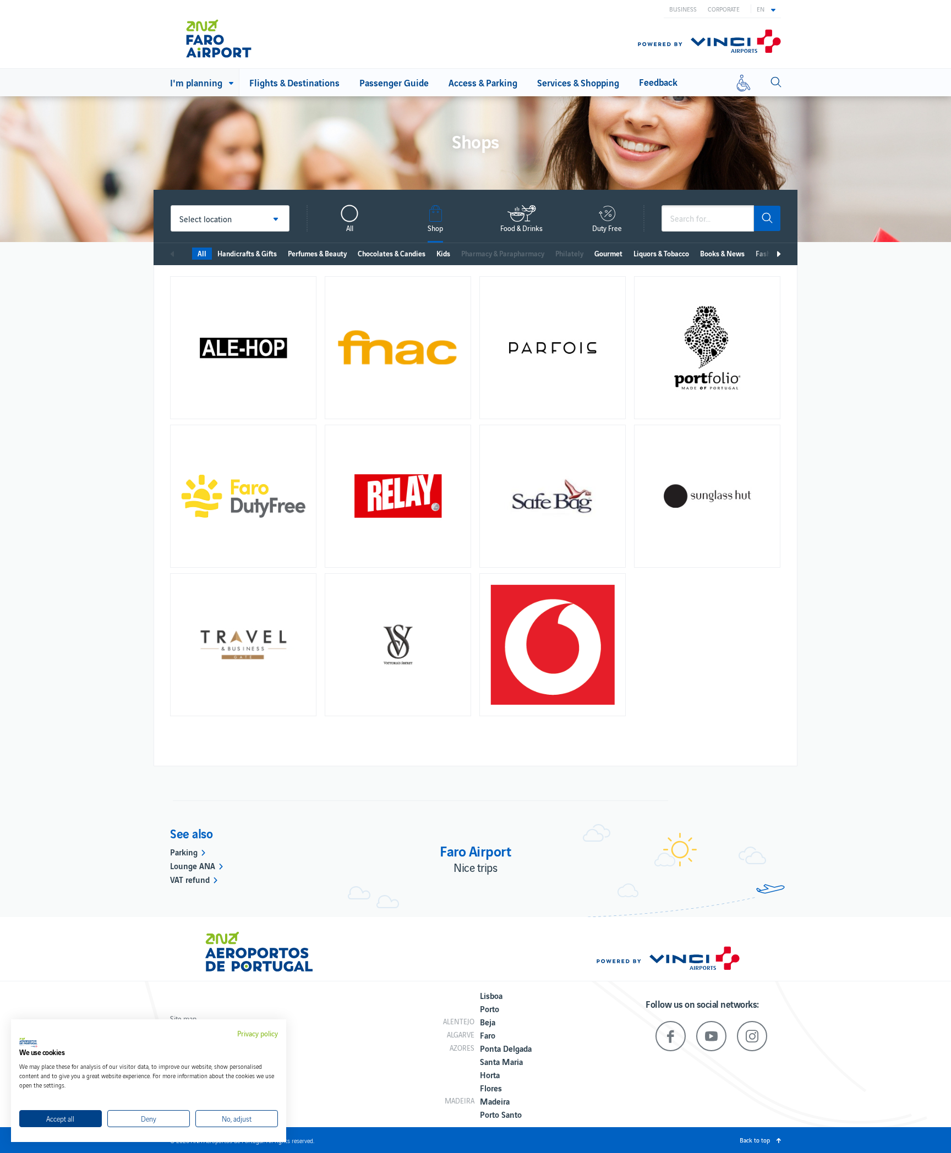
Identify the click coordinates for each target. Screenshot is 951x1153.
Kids (443, 253)
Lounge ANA (192, 865)
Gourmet (608, 253)
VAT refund (190, 879)
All (202, 253)
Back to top (755, 1139)
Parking (184, 851)
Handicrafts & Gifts (247, 253)
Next (778, 254)
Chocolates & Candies (391, 253)
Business (683, 8)
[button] (766, 8)
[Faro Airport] (233, 34)
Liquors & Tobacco (661, 253)
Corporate (724, 8)
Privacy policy (257, 1033)
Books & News (722, 253)
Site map (183, 1018)
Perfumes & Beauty (317, 253)
